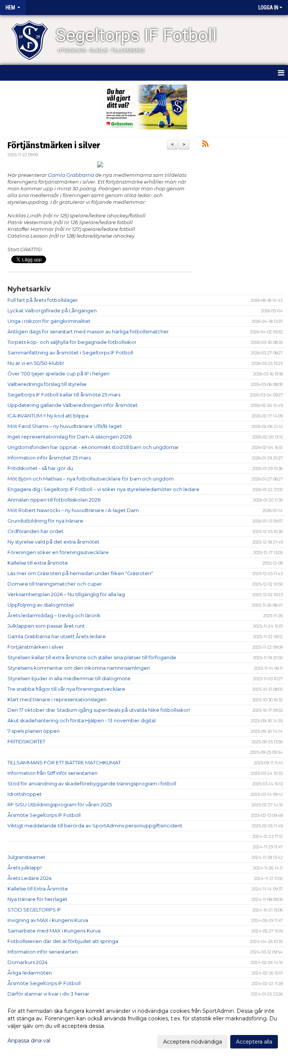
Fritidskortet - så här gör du (40, 468)
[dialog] (144, 1026)
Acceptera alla (254, 1041)
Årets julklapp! (25, 868)
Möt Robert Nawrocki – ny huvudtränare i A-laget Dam (73, 510)
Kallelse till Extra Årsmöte (38, 889)
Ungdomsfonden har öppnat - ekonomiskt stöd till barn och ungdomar (93, 447)
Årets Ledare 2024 (30, 878)
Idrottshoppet (25, 794)
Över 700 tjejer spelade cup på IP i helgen (59, 374)
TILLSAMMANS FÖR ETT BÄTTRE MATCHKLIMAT (64, 762)
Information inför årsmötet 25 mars (49, 458)
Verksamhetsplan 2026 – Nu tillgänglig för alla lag (66, 594)
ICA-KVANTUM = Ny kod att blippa (48, 416)
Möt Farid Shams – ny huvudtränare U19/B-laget (65, 426)
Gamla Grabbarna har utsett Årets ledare (57, 636)
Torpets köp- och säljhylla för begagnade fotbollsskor (72, 342)
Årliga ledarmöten (30, 973)
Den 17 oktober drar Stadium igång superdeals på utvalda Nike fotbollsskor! (99, 710)
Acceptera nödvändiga (192, 1041)
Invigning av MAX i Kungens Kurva (48, 920)
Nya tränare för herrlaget (38, 899)
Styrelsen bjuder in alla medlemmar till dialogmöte (69, 678)
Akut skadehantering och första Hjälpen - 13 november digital (82, 720)
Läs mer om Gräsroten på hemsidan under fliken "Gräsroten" (80, 573)
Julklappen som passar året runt (46, 626)
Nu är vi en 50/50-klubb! (36, 363)
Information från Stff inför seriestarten (53, 773)
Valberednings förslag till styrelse (47, 384)
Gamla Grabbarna (71, 175)
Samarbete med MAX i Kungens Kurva (54, 931)
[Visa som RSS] (205, 145)
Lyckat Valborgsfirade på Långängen (52, 310)
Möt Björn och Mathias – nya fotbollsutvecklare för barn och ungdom (91, 479)
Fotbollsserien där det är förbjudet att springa (63, 941)
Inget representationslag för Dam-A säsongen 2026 (70, 437)
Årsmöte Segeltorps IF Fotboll (44, 815)
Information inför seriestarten (43, 952)
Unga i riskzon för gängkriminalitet (49, 321)
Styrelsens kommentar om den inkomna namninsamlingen (79, 668)
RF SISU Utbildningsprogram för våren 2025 (60, 804)
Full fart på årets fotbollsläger (43, 300)
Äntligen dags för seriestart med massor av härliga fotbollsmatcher (88, 331)
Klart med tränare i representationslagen (57, 699)
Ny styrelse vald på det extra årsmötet (53, 542)
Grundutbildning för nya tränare (45, 521)
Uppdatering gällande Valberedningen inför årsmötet (73, 405)
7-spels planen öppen (34, 731)
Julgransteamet (26, 857)
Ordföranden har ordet (35, 531)
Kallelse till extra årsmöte (38, 563)
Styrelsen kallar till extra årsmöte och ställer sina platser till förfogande (92, 657)
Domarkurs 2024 (28, 962)
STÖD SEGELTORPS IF (34, 910)
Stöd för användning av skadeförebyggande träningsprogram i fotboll (92, 783)
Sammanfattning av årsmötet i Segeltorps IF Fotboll (70, 352)
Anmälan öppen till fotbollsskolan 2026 (54, 500)
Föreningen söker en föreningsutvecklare (58, 552)
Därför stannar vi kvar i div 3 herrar (48, 994)
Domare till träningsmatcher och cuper (55, 584)
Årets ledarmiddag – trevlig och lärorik (54, 615)
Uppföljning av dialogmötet (41, 605)
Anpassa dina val (29, 1040)
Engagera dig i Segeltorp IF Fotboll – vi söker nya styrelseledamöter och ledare (104, 489)
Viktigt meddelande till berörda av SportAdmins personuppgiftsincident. (95, 826)
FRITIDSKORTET (26, 741)
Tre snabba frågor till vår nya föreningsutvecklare (66, 689)
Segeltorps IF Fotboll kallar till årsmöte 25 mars (64, 395)
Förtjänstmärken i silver (54, 145)
